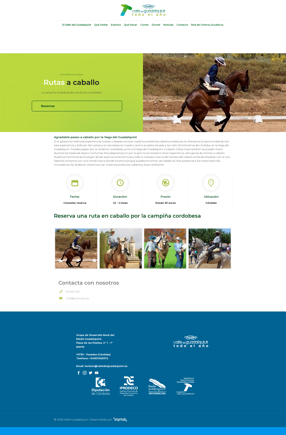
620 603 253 (73, 291)
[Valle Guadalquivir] (143, 10)
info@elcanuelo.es (77, 298)
